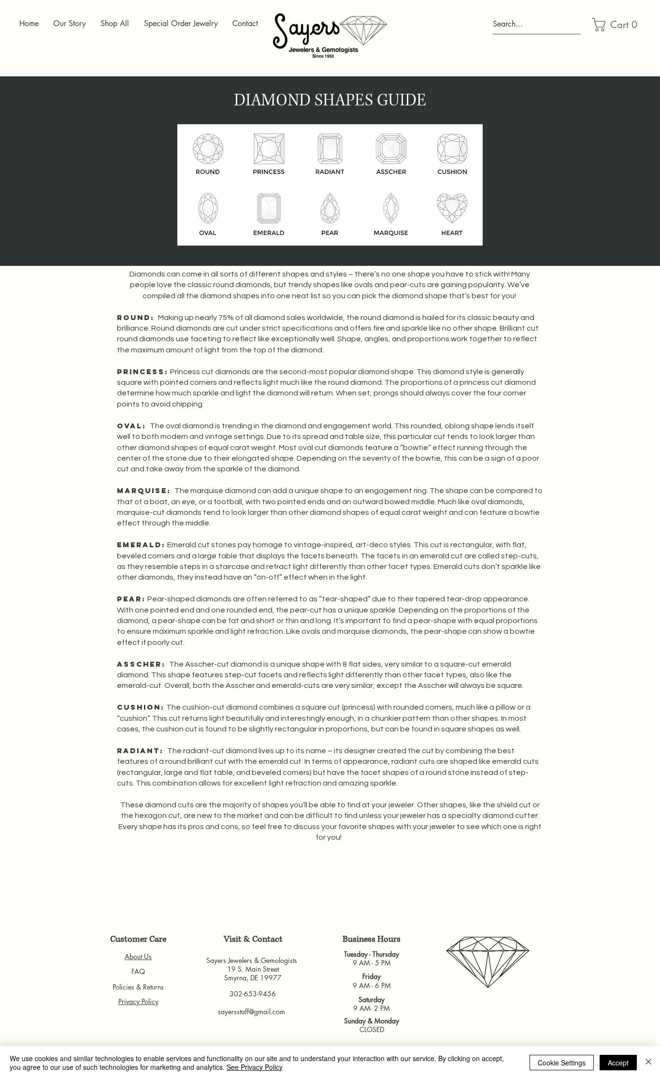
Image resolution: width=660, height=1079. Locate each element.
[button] (615, 24)
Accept (618, 1062)
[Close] (648, 1062)
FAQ (138, 971)
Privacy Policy (138, 1001)
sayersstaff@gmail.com (251, 1011)
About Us (138, 956)
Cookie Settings (562, 1062)
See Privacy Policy (255, 1067)
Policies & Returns (138, 987)
